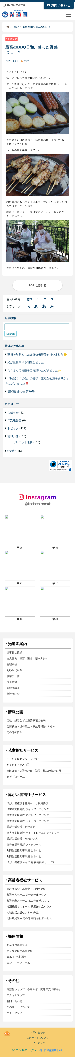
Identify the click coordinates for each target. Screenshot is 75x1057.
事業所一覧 (13, 676)
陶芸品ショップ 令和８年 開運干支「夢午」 (34, 989)
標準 (29, 299)
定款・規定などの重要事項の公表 (26, 720)
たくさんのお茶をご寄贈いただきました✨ (34, 370)
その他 (13, 980)
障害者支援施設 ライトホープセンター (29, 820)
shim (26, 61)
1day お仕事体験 (16, 956)
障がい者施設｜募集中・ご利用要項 (27, 803)
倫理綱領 (12, 664)
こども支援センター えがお (23, 758)
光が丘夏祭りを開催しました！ (27, 362)
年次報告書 (14, 420)
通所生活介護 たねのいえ (22, 838)
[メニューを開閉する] (68, 15)
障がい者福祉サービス (27, 794)
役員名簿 (12, 682)
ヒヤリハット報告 (21, 442)
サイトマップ (14, 1012)
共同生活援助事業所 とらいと (24, 850)
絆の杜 (11, 450)
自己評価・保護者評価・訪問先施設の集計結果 (34, 770)
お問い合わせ (60, 5)
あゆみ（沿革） (16, 670)
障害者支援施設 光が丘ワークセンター (29, 814)
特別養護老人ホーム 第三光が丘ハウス (29, 906)
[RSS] (7, 1032)
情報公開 (13, 436)
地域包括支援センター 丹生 (23, 912)
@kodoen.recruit (37, 504)
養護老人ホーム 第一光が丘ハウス (26, 894)
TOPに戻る (36, 285)
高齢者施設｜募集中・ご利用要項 (26, 888)
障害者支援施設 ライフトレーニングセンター (33, 832)
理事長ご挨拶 (14, 652)
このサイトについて (18, 1007)
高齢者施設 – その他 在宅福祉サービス (29, 918)
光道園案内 (17, 644)
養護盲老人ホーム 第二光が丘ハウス (28, 900)
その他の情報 (14, 732)
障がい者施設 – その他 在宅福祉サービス (31, 862)
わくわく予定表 (16, 764)
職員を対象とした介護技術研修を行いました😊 (37, 354)
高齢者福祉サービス (25, 880)
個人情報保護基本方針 (51, 1050)
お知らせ (13, 412)
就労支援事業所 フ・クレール (24, 844)
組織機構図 (13, 688)
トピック (12, 38)
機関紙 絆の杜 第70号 (21, 391)
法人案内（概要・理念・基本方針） (27, 658)
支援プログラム (16, 776)
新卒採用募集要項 (17, 944)
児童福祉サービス (23, 750)
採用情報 (15, 936)
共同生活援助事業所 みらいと (24, 856)
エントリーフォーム (18, 962)
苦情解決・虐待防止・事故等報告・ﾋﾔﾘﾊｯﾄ (32, 726)
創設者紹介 (13, 693)
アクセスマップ (16, 995)
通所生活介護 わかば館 (21, 826)
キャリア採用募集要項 (20, 950)
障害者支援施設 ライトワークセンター (29, 809)
